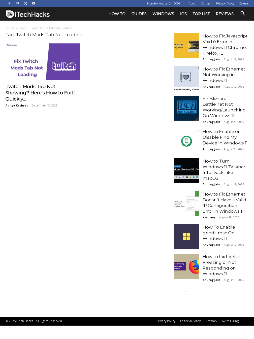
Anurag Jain (211, 59)
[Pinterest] (17, 3)
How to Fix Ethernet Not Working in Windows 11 (224, 75)
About (192, 3)
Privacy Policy (225, 3)
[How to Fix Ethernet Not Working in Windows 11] (186, 78)
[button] (243, 14)
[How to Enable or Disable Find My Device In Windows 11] (186, 141)
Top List (201, 13)
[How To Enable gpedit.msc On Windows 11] (186, 236)
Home (9, 28)
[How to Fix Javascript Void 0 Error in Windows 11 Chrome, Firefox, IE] (186, 45)
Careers (244, 3)
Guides (139, 13)
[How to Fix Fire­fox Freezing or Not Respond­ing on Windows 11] (186, 266)
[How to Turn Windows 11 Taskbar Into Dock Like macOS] (186, 170)
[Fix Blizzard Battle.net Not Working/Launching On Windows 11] (186, 108)
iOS (183, 13)
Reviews (225, 13)
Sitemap (211, 321)
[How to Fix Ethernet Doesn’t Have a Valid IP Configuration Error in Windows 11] (186, 203)
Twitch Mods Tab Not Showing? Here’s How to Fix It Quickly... (40, 93)
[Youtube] (33, 3)
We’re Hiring (230, 321)
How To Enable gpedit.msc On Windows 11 (219, 233)
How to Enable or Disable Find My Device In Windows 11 (225, 137)
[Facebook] (9, 3)
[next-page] (185, 292)
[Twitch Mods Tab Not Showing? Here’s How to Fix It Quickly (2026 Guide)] (42, 61)
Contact (206, 3)
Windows (163, 13)
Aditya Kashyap (16, 105)
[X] (25, 3)
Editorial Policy (190, 321)
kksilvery (209, 217)
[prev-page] (177, 292)
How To (117, 13)
